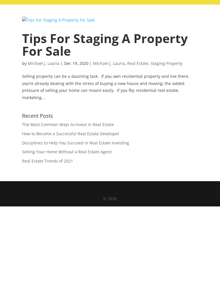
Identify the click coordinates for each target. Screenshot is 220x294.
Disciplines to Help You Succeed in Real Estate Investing (75, 143)
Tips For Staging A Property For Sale (105, 44)
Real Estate (137, 63)
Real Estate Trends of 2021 (47, 161)
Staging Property (166, 63)
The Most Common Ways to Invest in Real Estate (68, 124)
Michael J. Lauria (44, 63)
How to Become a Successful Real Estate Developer (70, 133)
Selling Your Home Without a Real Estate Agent (67, 151)
